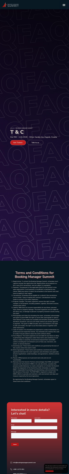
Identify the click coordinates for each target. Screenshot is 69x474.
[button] (64, 5)
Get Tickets (17, 142)
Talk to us (35, 142)
